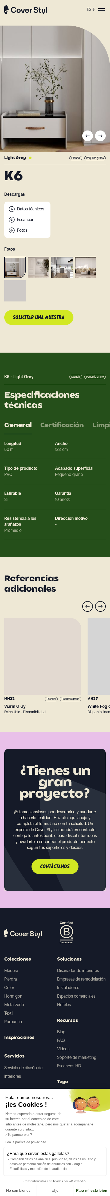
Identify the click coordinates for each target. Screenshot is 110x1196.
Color (9, 987)
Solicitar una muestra (39, 317)
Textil (8, 1013)
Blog (61, 1031)
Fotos (22, 230)
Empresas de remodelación (81, 979)
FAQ (61, 1040)
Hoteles (64, 1004)
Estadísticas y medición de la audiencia (38, 1169)
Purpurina (13, 1021)
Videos (63, 1048)
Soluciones (69, 959)
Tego (62, 1082)
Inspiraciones (19, 1038)
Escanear (25, 219)
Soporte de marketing (76, 1057)
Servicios (14, 1056)
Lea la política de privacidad (25, 1142)
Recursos (67, 1021)
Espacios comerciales (76, 996)
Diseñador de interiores (78, 970)
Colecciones (17, 959)
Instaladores (68, 987)
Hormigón (13, 996)
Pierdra (10, 979)
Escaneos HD (69, 1065)
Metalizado (14, 1004)
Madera (11, 970)
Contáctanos (55, 867)
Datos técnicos (30, 208)
